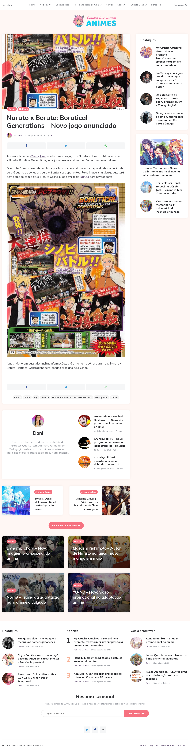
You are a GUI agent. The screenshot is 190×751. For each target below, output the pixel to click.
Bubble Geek (137, 4)
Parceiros (156, 4)
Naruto (84, 177)
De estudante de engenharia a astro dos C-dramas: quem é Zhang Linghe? (169, 100)
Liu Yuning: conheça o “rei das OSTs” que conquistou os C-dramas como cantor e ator (169, 80)
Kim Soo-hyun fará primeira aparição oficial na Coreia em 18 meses (98, 675)
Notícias (44, 4)
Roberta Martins (81, 650)
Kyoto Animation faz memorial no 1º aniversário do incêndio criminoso (169, 206)
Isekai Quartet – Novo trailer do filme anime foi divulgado (166, 656)
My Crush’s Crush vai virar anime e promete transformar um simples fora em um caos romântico (169, 56)
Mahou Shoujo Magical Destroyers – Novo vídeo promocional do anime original (109, 422)
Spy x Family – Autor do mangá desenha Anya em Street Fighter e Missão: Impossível (38, 658)
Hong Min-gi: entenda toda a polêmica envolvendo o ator (98, 659)
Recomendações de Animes (88, 4)
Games (12, 109)
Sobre (120, 4)
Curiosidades (62, 4)
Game (27, 397)
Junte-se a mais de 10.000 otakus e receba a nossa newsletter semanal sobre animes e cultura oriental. (95, 703)
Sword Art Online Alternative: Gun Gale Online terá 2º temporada (37, 678)
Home (32, 4)
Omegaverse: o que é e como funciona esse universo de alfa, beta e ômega (169, 118)
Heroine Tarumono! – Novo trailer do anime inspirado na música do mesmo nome (161, 171)
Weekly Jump (38, 156)
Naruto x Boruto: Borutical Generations (72, 397)
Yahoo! (114, 397)
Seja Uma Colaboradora (162, 745)
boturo (17, 397)
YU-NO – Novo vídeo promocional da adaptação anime (97, 597)
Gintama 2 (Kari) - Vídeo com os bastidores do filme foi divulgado (86, 504)
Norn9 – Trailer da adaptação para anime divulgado (33, 600)
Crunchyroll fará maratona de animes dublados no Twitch (107, 461)
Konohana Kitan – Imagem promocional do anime (162, 640)
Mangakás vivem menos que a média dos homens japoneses (37, 640)
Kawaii (109, 4)
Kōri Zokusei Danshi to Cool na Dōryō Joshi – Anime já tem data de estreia (169, 188)
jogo (36, 397)
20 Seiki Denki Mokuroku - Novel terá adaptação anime (45, 504)
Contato (182, 745)
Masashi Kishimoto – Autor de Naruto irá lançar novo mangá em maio (97, 553)
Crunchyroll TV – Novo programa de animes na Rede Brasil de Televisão (109, 442)
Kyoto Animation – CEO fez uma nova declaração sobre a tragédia (166, 675)
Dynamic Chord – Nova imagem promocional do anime (28, 553)
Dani (19, 135)
